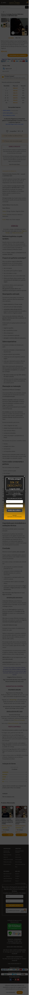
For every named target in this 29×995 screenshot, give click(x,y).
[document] (14, 497)
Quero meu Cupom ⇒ (14, 510)
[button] (24, 476)
